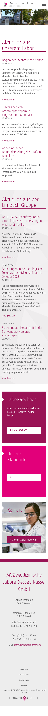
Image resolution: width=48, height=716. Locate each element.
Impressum (24, 669)
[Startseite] (18, 4)
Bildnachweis (24, 680)
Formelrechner (19, 430)
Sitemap (24, 685)
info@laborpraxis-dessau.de (27, 645)
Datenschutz (24, 675)
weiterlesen (9, 99)
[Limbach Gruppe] (24, 698)
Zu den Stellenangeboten (24, 539)
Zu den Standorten (21, 477)
